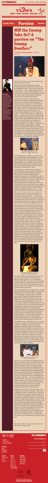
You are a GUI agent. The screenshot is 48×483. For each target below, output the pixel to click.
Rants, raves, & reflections (13, 467)
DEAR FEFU (34, 13)
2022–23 (12, 459)
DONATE (37, 2)
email (3, 448)
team (3, 459)
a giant (37, 85)
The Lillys (4, 461)
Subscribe (41, 2)
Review (41, 23)
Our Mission (5, 458)
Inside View (8, 23)
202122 (12, 458)
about (12, 13)
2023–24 (12, 461)
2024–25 (12, 463)
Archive (25, 13)
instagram (4, 450)
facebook (4, 452)
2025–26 (12, 465)
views (18, 13)
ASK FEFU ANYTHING (29, 2)
